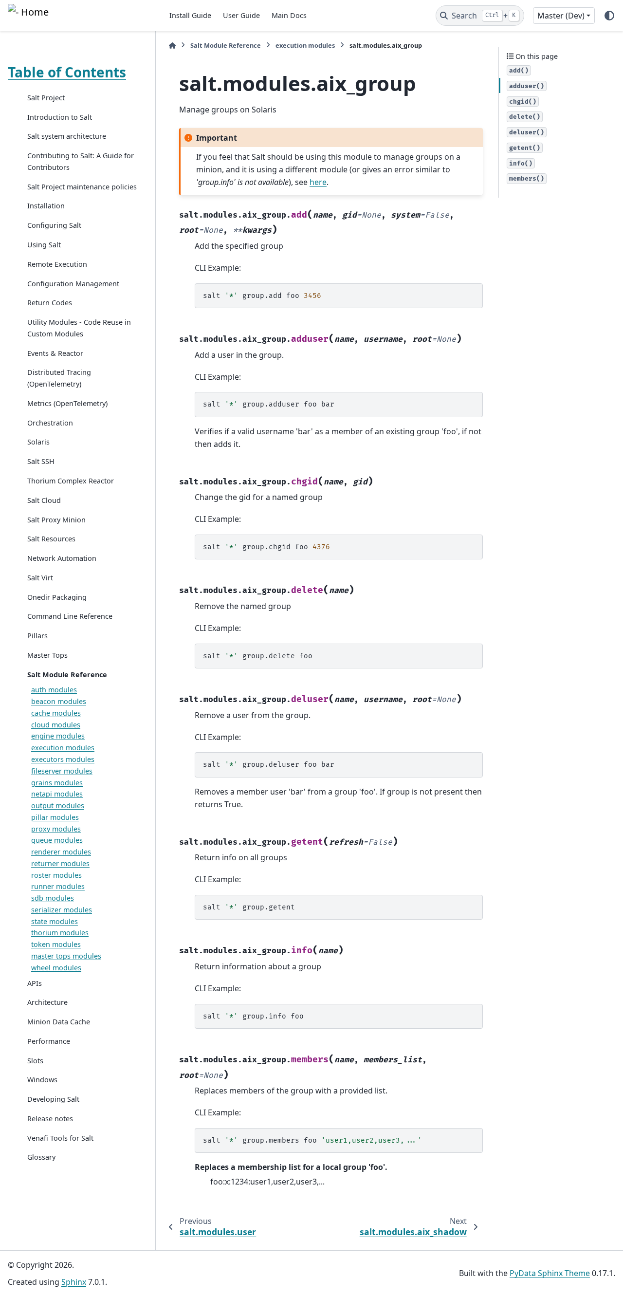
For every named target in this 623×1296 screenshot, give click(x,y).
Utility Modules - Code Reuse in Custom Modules (79, 327)
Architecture (47, 1002)
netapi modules (57, 793)
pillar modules (55, 817)
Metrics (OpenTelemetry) (67, 403)
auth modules (54, 689)
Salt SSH (41, 461)
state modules (54, 921)
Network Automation (61, 558)
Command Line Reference (69, 616)
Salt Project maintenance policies (82, 186)
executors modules (62, 759)
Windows (42, 1079)
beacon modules (58, 701)
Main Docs (289, 15)
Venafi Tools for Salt (60, 1138)
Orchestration (50, 422)
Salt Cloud (44, 500)
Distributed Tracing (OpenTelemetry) (59, 378)
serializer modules (61, 909)
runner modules (58, 886)
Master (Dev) (561, 15)
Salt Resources (51, 538)
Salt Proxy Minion (56, 519)
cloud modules (55, 724)
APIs (34, 983)
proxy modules (56, 828)
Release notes (50, 1118)
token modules (56, 944)
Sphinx (73, 1282)
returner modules (60, 863)
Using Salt (44, 244)
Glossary (41, 1157)
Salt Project (46, 97)
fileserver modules (61, 771)
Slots (35, 1060)
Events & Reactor (55, 353)
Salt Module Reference (67, 674)
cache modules (56, 713)
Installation (46, 206)
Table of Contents (67, 72)
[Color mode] (609, 15)
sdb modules (52, 898)
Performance (48, 1041)
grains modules (57, 782)
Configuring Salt (54, 225)
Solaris (38, 442)
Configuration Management (73, 283)
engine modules (58, 736)
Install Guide (190, 15)
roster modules (56, 875)
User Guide (241, 15)
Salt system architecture (66, 136)
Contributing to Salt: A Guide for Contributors (80, 161)
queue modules (57, 840)
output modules (57, 805)
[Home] (172, 45)
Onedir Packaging (57, 597)
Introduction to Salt (59, 117)
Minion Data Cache (58, 1021)
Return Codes (49, 302)
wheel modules (56, 967)
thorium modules (60, 933)
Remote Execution (57, 264)
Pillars (37, 635)
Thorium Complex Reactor (70, 480)
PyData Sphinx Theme (550, 1273)
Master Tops (47, 655)
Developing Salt (53, 1099)
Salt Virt (40, 577)
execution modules (62, 747)
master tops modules (66, 956)
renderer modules (61, 851)
